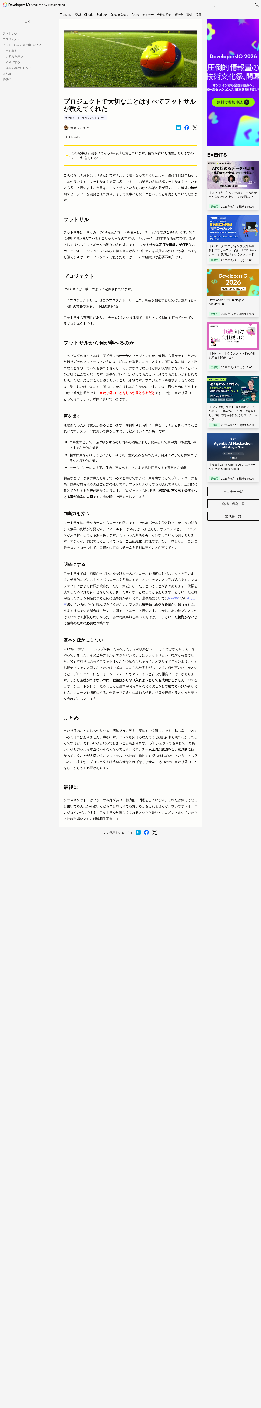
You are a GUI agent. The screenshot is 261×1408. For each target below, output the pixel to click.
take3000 (174, 598)
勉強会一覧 (233, 516)
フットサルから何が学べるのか (22, 45)
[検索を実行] (213, 5)
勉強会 (179, 14)
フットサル (9, 33)
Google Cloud (119, 14)
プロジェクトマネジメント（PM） (86, 117)
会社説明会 (164, 14)
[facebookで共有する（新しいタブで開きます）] (186, 127)
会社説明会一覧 (233, 503)
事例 (189, 14)
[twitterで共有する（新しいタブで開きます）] (194, 127)
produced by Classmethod (48, 5)
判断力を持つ (14, 56)
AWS (78, 14)
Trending (66, 14)
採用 (198, 14)
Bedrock (102, 14)
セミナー (148, 14)
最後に (6, 79)
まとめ (6, 73)
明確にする (13, 62)
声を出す (11, 50)
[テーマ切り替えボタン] (256, 4)
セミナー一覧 (233, 491)
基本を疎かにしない (18, 68)
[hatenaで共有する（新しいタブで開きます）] (178, 127)
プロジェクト (11, 39)
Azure (135, 14)
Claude (88, 14)
